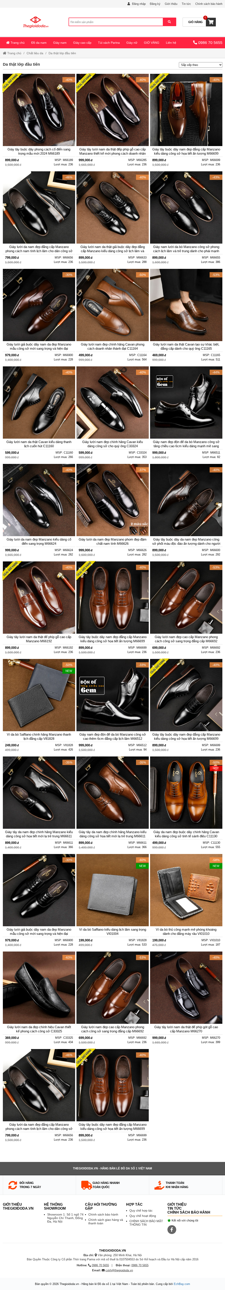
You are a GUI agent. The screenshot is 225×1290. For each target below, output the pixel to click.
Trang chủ (17, 42)
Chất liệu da (35, 53)
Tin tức (186, 3)
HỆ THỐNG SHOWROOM (55, 1206)
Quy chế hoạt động (142, 1216)
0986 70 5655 (210, 42)
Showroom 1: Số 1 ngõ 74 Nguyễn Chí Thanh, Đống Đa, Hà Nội (65, 1218)
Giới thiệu (171, 3)
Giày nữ (131, 42)
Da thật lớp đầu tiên (62, 53)
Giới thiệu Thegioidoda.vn (18, 1206)
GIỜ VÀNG (151, 42)
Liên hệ (171, 42)
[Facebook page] (171, 1229)
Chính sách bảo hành (208, 3)
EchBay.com (182, 1284)
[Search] (169, 22)
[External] (39, 122)
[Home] (36, 22)
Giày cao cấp (82, 42)
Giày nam (60, 42)
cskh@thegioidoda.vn (119, 1270)
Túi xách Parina (109, 42)
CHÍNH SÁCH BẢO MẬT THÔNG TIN (146, 1222)
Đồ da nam (39, 42)
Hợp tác (134, 1204)
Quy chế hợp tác (140, 1210)
